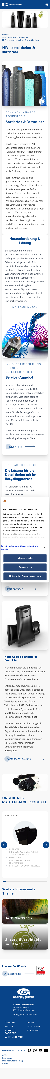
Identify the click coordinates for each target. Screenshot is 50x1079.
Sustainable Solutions (15, 38)
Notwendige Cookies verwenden (25, 576)
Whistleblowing (14, 1037)
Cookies (5, 1064)
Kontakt (10, 1027)
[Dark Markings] (25, 914)
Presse (30, 1023)
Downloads (33, 1027)
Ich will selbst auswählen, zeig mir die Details (19, 547)
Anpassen (23, 567)
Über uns (10, 1023)
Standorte (33, 1031)
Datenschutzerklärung (12, 1061)
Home (5, 35)
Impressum (7, 1058)
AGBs (4, 1055)
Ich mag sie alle (25, 558)
